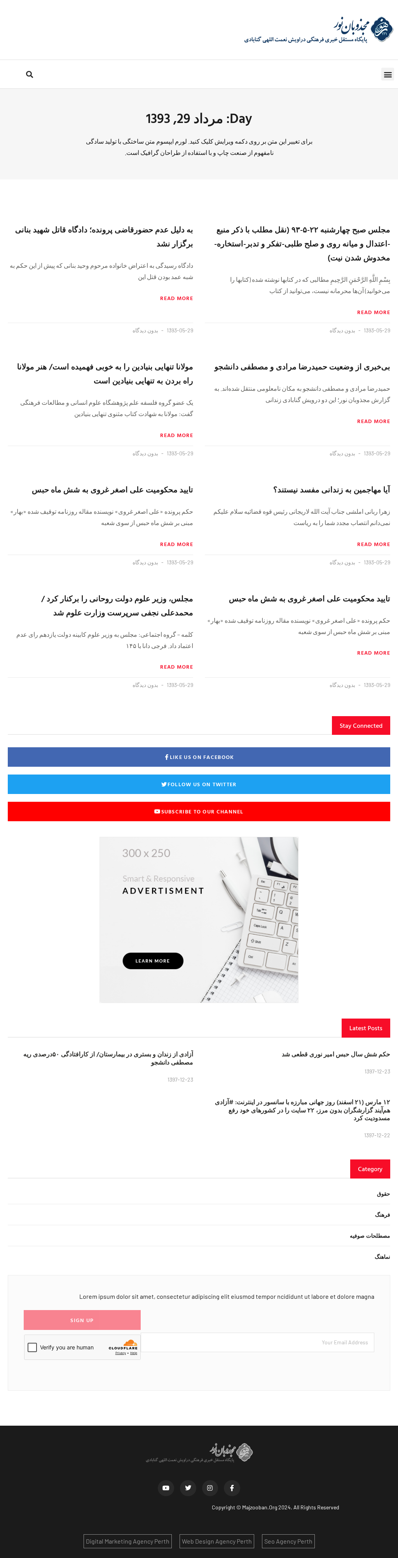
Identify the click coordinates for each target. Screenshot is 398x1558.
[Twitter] (188, 1488)
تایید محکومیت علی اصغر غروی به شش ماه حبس (112, 489)
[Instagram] (210, 1488)
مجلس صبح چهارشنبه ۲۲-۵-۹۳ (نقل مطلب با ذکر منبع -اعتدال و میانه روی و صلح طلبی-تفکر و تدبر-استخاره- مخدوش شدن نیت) (302, 243)
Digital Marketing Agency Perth (127, 1541)
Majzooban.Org (259, 1507)
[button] (387, 74)
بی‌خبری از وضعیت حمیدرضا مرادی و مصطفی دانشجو (302, 366)
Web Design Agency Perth (217, 1541)
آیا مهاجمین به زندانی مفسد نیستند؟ (331, 489)
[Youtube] (166, 1488)
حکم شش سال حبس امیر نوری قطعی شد (336, 1054)
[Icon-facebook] (232, 1488)
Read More (373, 312)
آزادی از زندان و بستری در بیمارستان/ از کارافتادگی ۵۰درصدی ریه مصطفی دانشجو (108, 1058)
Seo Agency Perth (288, 1541)
